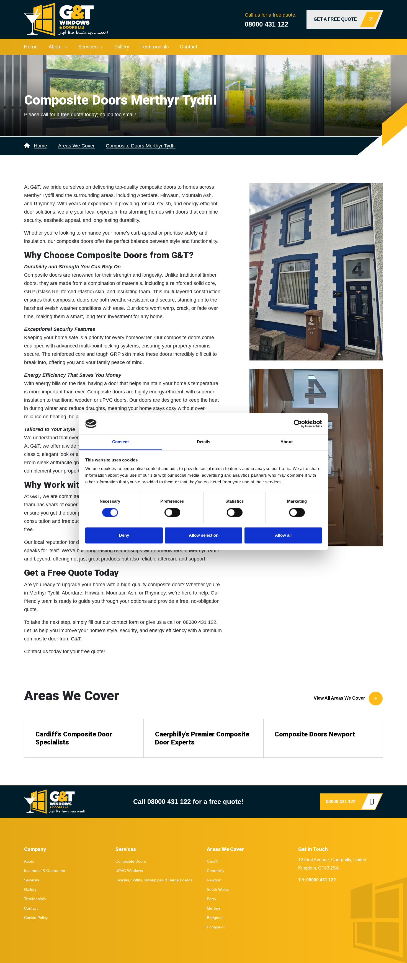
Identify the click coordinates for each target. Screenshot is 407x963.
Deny (124, 535)
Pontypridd (216, 927)
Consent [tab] (120, 442)
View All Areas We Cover (340, 698)
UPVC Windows (129, 870)
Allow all (283, 535)
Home (31, 47)
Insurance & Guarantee (44, 870)
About (55, 47)
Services (88, 47)
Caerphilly (215, 870)
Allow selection (203, 535)
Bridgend (215, 917)
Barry (211, 899)
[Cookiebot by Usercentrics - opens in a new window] (298, 423)
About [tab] (286, 442)
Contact (188, 47)
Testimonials (154, 47)
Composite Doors (130, 861)
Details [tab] (203, 442)
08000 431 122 (266, 24)
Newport (214, 880)
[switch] (172, 512)
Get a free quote (335, 19)
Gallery (121, 47)
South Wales (218, 889)
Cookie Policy (36, 917)
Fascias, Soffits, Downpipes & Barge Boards (153, 880)
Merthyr (213, 908)
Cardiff (212, 861)
